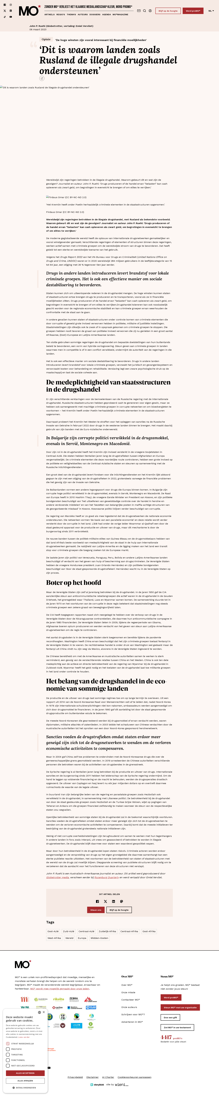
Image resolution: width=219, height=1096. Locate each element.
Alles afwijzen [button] (25, 1080)
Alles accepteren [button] (25, 1073)
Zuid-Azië (68, 931)
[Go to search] (144, 10)
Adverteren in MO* (132, 1021)
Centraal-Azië (86, 931)
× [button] (43, 1012)
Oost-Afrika (149, 931)
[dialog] (25, 1051)
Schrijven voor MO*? (133, 1014)
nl (210, 10)
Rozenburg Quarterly (106, 877)
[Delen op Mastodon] (121, 901)
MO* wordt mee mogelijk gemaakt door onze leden (59, 988)
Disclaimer (92, 1077)
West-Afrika (54, 938)
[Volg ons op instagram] (11, 5)
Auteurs (83, 14)
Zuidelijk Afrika (107, 931)
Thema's (71, 14)
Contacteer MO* (130, 999)
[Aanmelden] (150, 10)
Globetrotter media (57, 877)
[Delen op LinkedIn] (113, 901)
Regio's (60, 14)
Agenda (106, 14)
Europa (82, 938)
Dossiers (95, 14)
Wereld (69, 938)
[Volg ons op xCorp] (5, 11)
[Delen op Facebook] (97, 901)
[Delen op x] (105, 901)
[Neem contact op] (138, 10)
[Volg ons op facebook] (5, 5)
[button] (25, 1088)
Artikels (49, 14)
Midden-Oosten (99, 938)
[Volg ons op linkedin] (11, 11)
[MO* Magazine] (30, 11)
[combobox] (39, 1012)
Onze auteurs (129, 1007)
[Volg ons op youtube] (11, 17)
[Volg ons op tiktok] (5, 17)
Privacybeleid (75, 1077)
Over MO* (126, 985)
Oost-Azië (53, 931)
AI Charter (108, 1077)
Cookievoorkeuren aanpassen (134, 1077)
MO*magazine (120, 14)
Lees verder (24, 1037)
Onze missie (128, 992)
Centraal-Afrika (129, 931)
